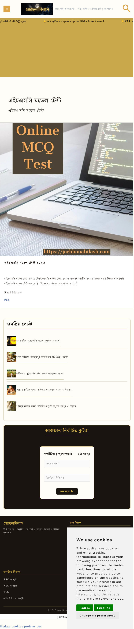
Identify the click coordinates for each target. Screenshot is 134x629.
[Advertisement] (67, 49)
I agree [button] (85, 607)
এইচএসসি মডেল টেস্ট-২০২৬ (24, 262)
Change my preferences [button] (98, 615)
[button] (126, 9)
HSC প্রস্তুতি (10, 585)
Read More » (13, 292)
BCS (6, 592)
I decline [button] (103, 607)
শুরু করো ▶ (67, 491)
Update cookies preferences (21, 626)
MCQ (6, 300)
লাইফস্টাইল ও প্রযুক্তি (14, 598)
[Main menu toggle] (6, 9)
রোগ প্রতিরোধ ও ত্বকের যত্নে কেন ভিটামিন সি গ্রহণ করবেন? (38, 21)
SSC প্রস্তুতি (10, 579)
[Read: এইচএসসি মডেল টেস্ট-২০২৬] (67, 189)
